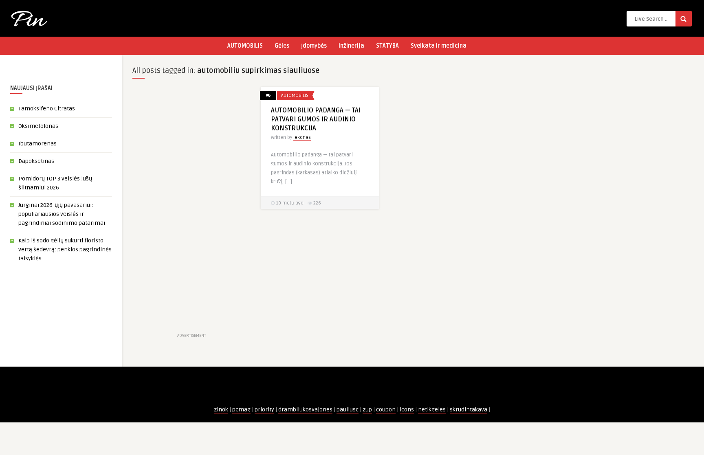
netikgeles (432, 409)
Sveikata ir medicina (438, 45)
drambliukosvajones (305, 409)
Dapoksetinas (36, 161)
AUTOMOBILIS (245, 45)
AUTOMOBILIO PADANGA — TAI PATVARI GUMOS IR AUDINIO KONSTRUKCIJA (316, 119)
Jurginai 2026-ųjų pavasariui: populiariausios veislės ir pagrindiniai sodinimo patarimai (61, 214)
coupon (386, 409)
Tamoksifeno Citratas (46, 108)
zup (367, 409)
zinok (221, 409)
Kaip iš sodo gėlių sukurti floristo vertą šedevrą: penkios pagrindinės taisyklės (65, 249)
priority (264, 409)
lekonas (302, 137)
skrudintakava (468, 409)
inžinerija (351, 45)
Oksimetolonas (38, 126)
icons (407, 409)
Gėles (282, 45)
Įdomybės (314, 45)
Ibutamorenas (37, 143)
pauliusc (348, 409)
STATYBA (387, 45)
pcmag (241, 409)
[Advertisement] (191, 209)
